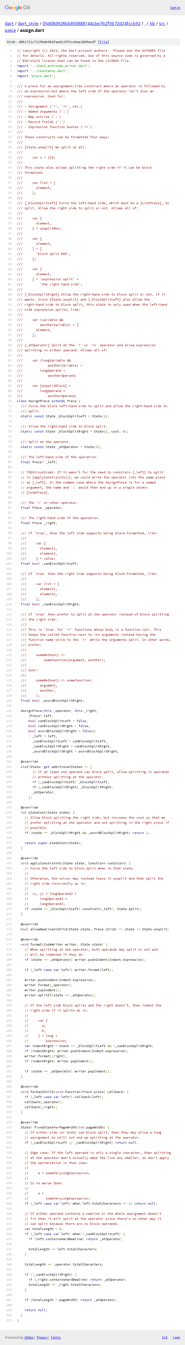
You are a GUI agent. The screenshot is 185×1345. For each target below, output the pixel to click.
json (176, 1337)
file (103, 42)
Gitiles (29, 1337)
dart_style (28, 23)
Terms (56, 1337)
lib (152, 23)
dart (9, 23)
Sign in (175, 7)
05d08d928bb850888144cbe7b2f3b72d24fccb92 (91, 23)
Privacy (42, 1337)
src (162, 23)
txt (165, 1337)
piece (10, 30)
